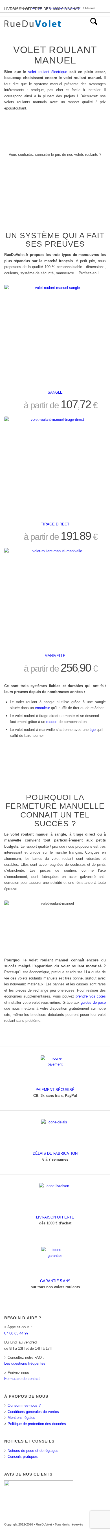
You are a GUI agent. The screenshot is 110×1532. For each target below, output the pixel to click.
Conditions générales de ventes (33, 1412)
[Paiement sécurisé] (55, 1069)
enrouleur (42, 708)
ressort (52, 722)
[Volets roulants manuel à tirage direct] (55, 467)
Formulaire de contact (22, 1379)
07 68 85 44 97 (16, 1333)
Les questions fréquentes (24, 1363)
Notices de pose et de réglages (33, 1450)
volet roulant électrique (47, 72)
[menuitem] (91, 23)
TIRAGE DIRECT (55, 524)
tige (93, 729)
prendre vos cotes (91, 996)
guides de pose (93, 1002)
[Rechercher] (91, 23)
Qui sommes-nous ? (24, 1405)
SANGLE (55, 392)
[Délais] (55, 1133)
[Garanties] (55, 1261)
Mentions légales (21, 1417)
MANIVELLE (55, 656)
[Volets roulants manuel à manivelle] (55, 599)
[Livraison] (55, 1197)
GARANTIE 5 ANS (55, 1281)
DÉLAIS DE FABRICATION (55, 1153)
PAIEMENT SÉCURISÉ (55, 1090)
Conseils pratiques (23, 1456)
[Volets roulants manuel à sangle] (55, 335)
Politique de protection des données (37, 1424)
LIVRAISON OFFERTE (55, 1217)
